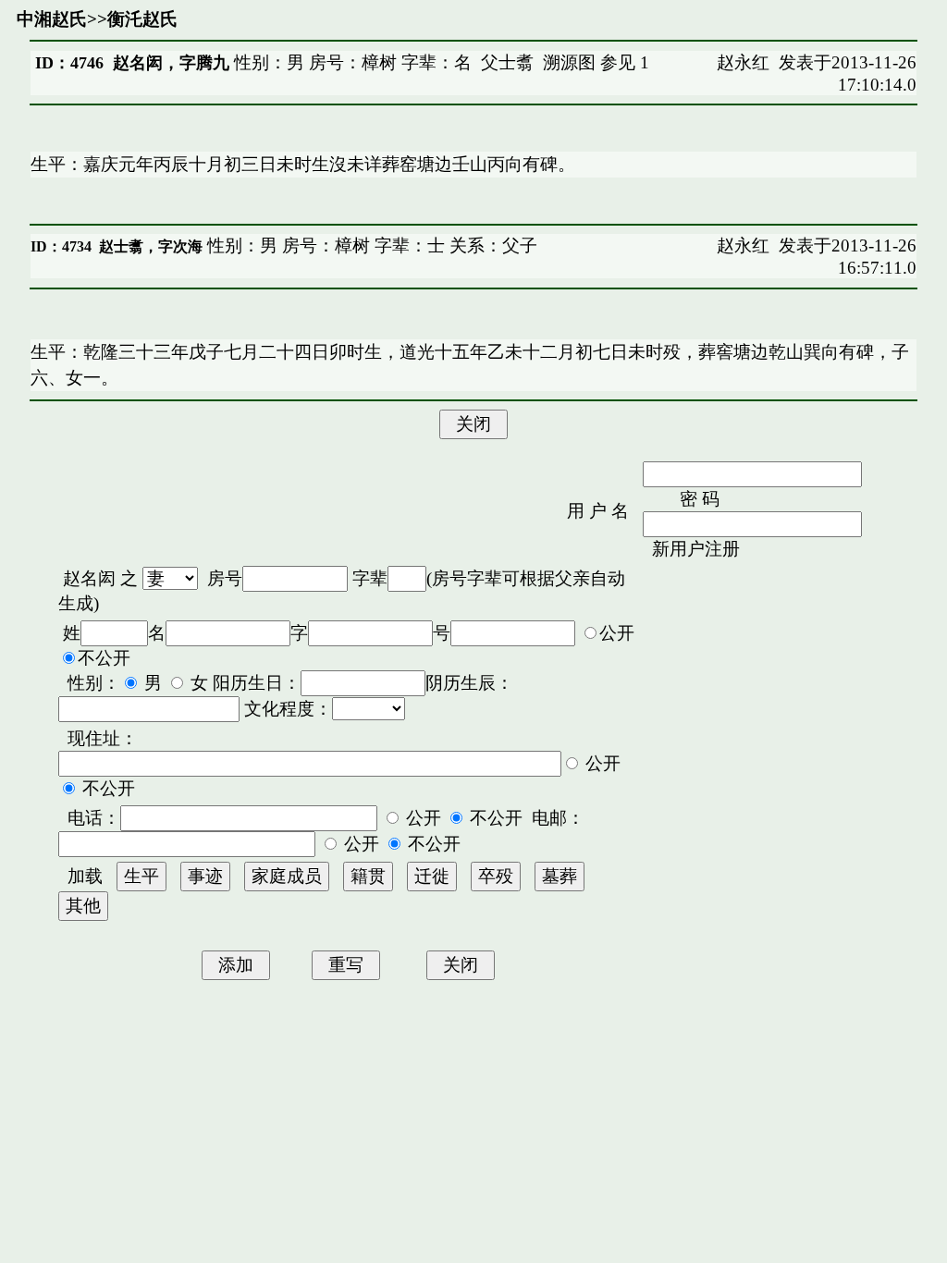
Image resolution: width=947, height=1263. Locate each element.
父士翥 (507, 62)
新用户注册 (696, 548)
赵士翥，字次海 (151, 246)
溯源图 (569, 62)
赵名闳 (89, 578)
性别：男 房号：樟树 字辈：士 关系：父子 (370, 245)
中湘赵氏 (52, 19)
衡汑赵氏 (142, 19)
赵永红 (743, 62)
